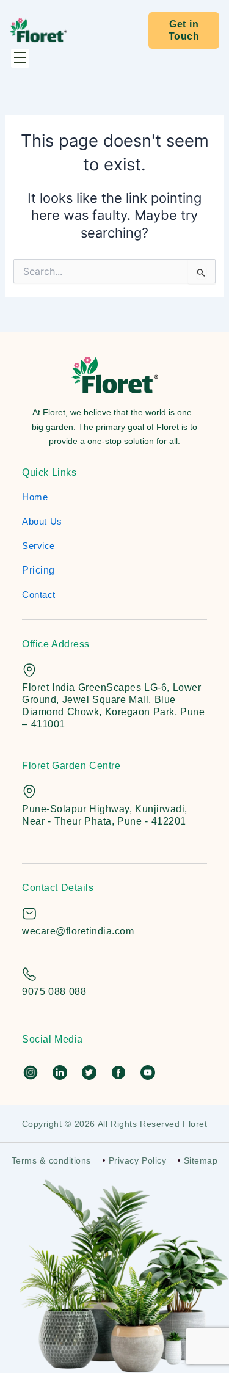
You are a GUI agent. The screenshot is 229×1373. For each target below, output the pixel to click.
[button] (20, 58)
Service (38, 546)
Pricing (38, 570)
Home (35, 497)
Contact (39, 594)
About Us (42, 521)
